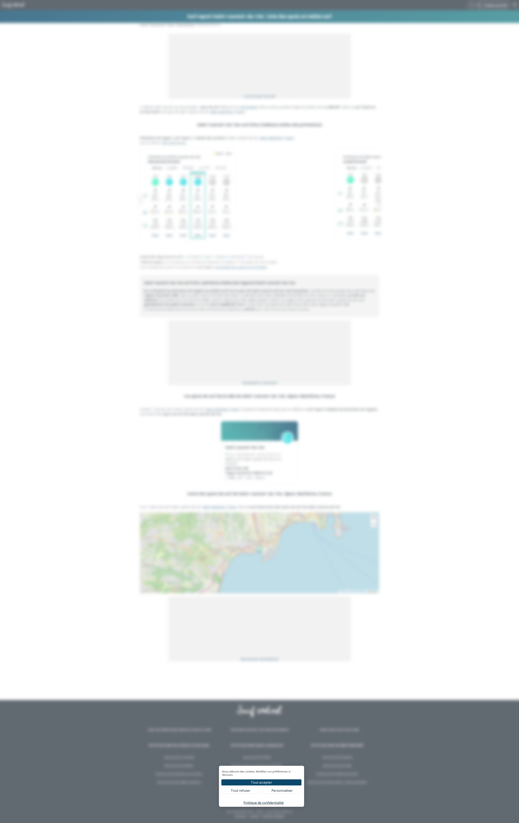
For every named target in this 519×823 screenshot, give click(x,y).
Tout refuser (240, 790)
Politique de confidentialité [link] (263, 802)
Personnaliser (282, 790)
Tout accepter (261, 782)
